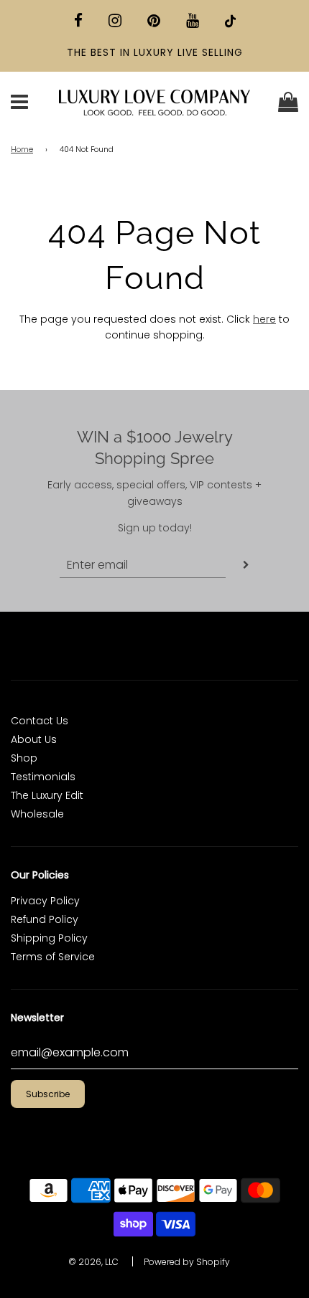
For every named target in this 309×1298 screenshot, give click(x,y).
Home (22, 149)
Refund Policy (44, 919)
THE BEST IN (100, 52)
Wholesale (37, 814)
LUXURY (154, 52)
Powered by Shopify (187, 1262)
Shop (24, 758)
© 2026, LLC (93, 1262)
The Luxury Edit (47, 795)
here (264, 319)
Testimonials (43, 776)
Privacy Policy (45, 901)
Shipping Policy (49, 938)
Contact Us (39, 721)
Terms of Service (53, 956)
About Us (34, 739)
